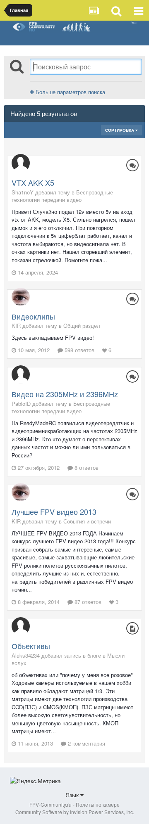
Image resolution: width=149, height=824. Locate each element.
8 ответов (86, 467)
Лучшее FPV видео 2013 (54, 511)
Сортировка (120, 130)
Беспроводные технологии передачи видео (62, 196)
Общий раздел (81, 325)
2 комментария (85, 743)
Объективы (31, 645)
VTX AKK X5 (33, 182)
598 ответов (78, 350)
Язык (72, 795)
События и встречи (87, 521)
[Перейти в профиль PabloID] (21, 374)
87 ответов (87, 602)
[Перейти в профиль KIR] (21, 297)
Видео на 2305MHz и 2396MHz (65, 393)
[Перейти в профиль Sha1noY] (21, 163)
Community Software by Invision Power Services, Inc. (74, 811)
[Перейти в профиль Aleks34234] (21, 626)
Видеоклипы (33, 316)
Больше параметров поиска (69, 92)
